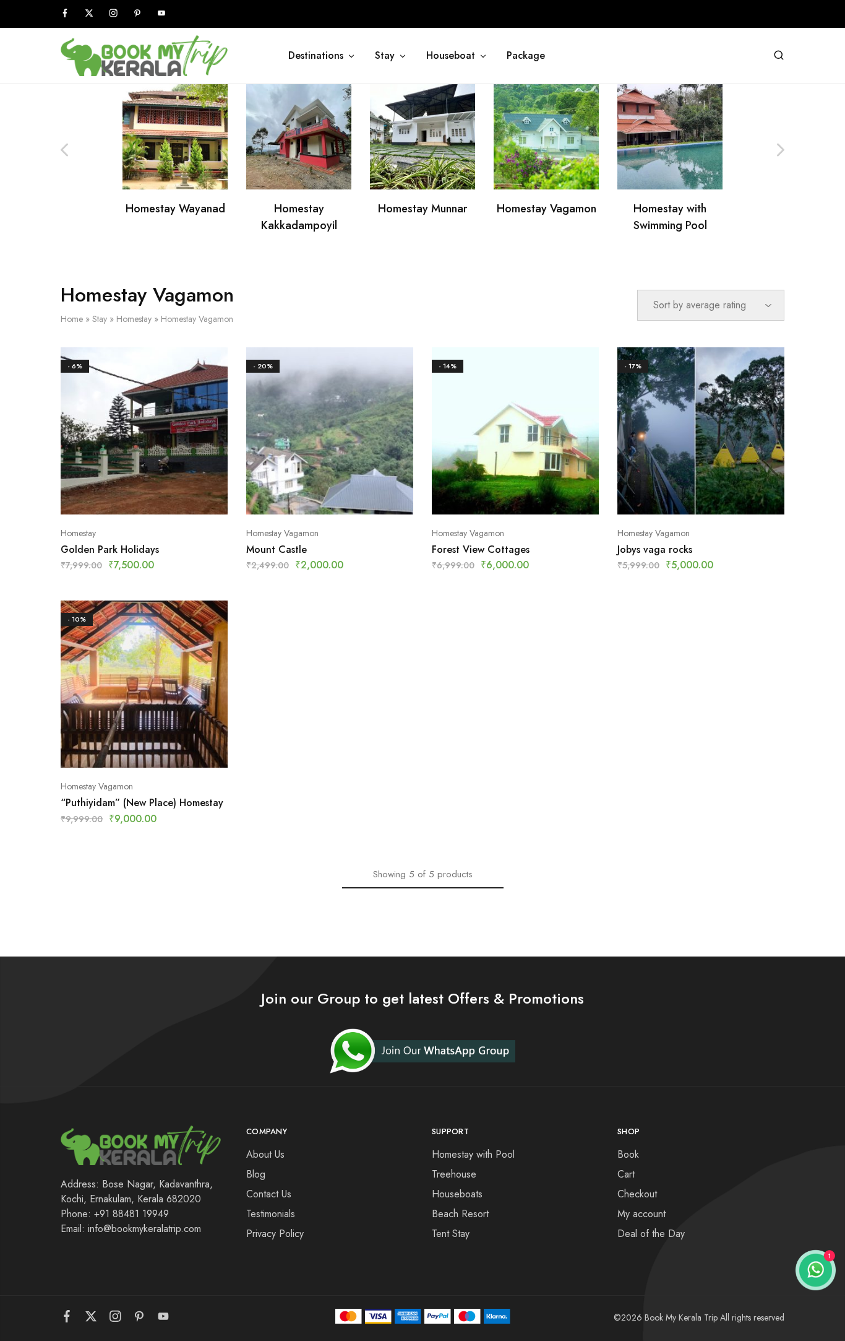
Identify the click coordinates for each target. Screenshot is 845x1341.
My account (641, 1214)
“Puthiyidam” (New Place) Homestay (142, 803)
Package (526, 56)
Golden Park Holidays (110, 549)
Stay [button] (385, 56)
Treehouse (454, 1174)
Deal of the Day (651, 1233)
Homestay (134, 319)
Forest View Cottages (481, 549)
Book (628, 1154)
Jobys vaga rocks (654, 549)
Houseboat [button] (450, 56)
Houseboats (457, 1194)
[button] (781, 150)
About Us (265, 1154)
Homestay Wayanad (175, 209)
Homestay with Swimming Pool (670, 217)
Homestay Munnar (423, 209)
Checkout (637, 1194)
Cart (626, 1174)
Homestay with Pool (473, 1154)
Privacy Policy (275, 1233)
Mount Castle (276, 549)
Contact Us (268, 1194)
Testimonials (270, 1214)
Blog (255, 1174)
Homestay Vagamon (546, 209)
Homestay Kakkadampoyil (299, 217)
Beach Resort (460, 1214)
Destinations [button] (315, 56)
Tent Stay (451, 1233)
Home (72, 319)
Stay (99, 319)
